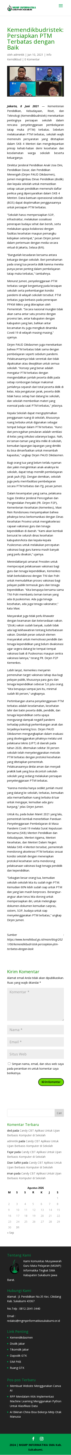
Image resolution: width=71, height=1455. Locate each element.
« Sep (10, 1232)
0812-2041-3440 (30, 1308)
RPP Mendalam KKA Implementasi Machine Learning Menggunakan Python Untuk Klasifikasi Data (35, 1401)
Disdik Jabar (17, 1343)
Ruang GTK (17, 1368)
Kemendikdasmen (21, 1337)
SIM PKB (15, 1362)
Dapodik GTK (18, 1355)
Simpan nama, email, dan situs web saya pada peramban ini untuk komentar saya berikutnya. (35, 1068)
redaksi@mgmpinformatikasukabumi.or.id (33, 1321)
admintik (18, 54)
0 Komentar (32, 59)
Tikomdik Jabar (19, 1349)
